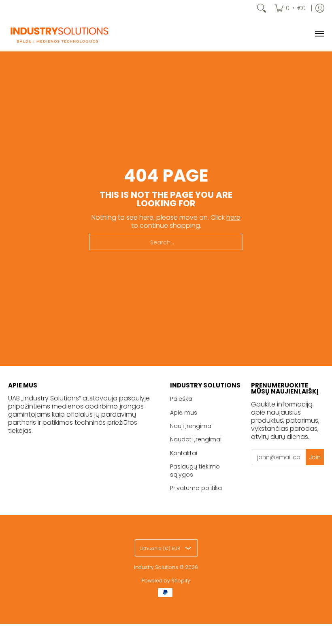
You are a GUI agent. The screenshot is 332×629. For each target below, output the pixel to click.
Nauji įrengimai (191, 426)
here (233, 217)
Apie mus (183, 413)
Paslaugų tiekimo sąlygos (195, 470)
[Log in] (320, 8)
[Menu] (319, 33)
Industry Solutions (156, 567)
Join (315, 457)
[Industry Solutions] (58, 33)
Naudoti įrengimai (195, 439)
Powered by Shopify (166, 580)
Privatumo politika (196, 488)
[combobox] (166, 242)
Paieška (181, 399)
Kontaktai (183, 453)
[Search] (261, 8)
